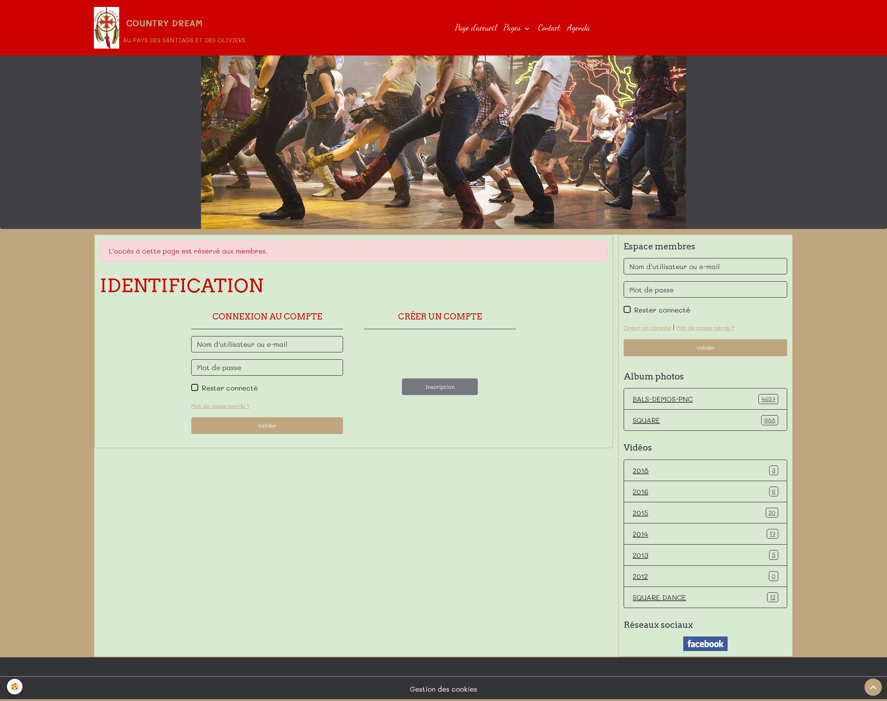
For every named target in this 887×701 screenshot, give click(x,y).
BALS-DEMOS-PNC (704, 398)
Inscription (440, 386)
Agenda (578, 28)
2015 (704, 512)
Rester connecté (230, 387)
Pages (513, 28)
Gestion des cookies (443, 688)
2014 (704, 533)
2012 (704, 576)
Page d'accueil (476, 28)
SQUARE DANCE (704, 597)
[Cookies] (15, 686)
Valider (267, 425)
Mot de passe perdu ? (220, 405)
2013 (704, 554)
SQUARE (704, 420)
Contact (549, 28)
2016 (704, 491)
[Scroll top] (873, 687)
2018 (704, 470)
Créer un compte (647, 327)
